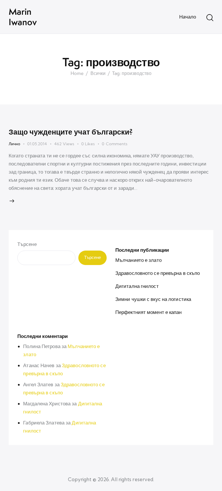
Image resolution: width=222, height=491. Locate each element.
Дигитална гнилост (137, 286)
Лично (14, 143)
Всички (98, 73)
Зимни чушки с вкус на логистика (153, 299)
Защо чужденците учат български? (71, 131)
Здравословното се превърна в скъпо (157, 273)
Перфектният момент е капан (148, 312)
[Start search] (210, 17)
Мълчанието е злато (138, 260)
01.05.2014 (37, 143)
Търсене (27, 244)
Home (77, 73)
